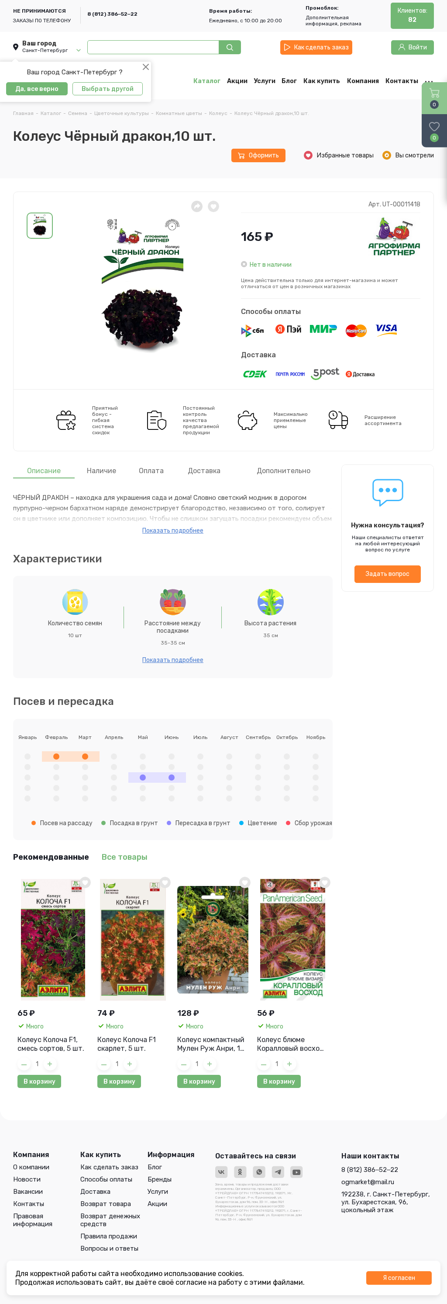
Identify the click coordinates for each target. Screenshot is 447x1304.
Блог (155, 1167)
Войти (418, 47)
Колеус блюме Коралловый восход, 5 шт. (291, 1044)
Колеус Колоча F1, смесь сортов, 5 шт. (50, 1044)
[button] (40, 226)
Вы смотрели (414, 155)
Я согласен (399, 1278)
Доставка (258, 355)
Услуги (158, 1192)
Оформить (264, 155)
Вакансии (28, 1192)
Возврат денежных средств (110, 1220)
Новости (27, 1179)
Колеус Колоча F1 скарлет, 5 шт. (126, 1044)
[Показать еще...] (426, 81)
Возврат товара (105, 1204)
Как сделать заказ (321, 47)
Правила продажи (108, 1236)
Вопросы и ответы (109, 1248)
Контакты (28, 1204)
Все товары (125, 857)
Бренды (160, 1179)
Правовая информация (32, 1220)
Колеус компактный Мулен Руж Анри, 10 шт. (210, 1044)
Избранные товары (345, 155)
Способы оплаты (271, 311)
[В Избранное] (85, 882)
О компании (31, 1167)
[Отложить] (213, 206)
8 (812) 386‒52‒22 (112, 14)
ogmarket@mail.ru (367, 1182)
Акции (157, 1204)
